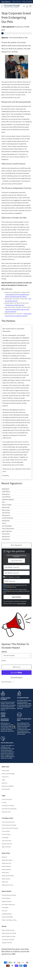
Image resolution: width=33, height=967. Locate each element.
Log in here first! (16, 561)
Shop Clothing (6, 866)
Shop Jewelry (6, 879)
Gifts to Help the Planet (9, 933)
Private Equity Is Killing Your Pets (15, 305)
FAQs (3, 780)
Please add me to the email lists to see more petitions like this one (16, 591)
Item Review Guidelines (9, 809)
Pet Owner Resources (8, 904)
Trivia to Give (6, 831)
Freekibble (5, 837)
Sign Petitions (5, 2)
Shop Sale (5, 882)
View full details (6, 682)
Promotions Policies (8, 805)
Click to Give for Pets (8, 822)
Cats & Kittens (6, 898)
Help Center (5, 770)
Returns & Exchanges (8, 773)
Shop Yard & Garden (8, 875)
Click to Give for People (9, 825)
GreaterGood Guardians (19, 555)
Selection (4, 652)
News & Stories (27, 2)
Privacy (4, 802)
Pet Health (5, 907)
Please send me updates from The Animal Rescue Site (15, 586)
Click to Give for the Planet (10, 828)
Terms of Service (21, 603)
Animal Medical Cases (8, 936)
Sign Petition (16, 597)
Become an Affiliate (8, 786)
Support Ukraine (7, 942)
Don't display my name (12, 577)
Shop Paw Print (6, 863)
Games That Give (7, 844)
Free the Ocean (6, 840)
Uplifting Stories (7, 914)
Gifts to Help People (8, 930)
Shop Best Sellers (7, 860)
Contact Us (5, 777)
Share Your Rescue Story (9, 920)
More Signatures (16, 545)
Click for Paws (6, 834)
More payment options (16, 677)
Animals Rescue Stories (9, 895)
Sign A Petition (6, 847)
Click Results (6, 789)
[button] (24, 6)
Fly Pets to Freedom (8, 939)
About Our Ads (6, 812)
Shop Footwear (6, 869)
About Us (4, 783)
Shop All (4, 857)
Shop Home (5, 872)
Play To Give (16, 2)
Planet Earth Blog (7, 917)
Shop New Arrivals (7, 885)
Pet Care (4, 911)
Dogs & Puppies (6, 901)
